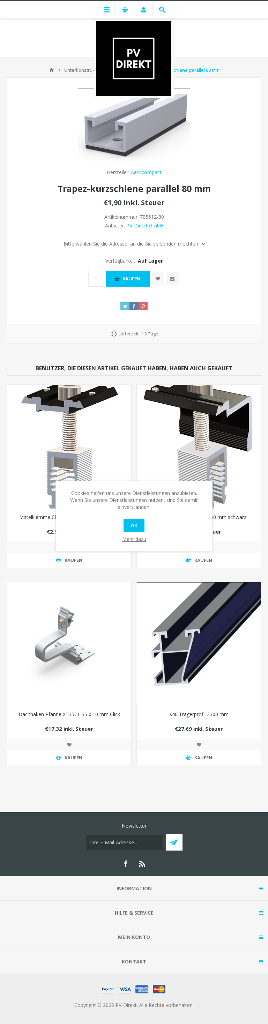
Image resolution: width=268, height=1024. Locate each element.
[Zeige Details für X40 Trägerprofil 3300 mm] (199, 644)
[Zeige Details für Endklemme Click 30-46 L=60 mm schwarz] (199, 447)
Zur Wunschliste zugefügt (157, 278)
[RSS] (142, 863)
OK (134, 526)
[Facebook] (125, 863)
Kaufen (131, 279)
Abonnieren (174, 842)
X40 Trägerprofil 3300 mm (199, 714)
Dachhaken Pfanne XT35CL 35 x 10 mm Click (69, 714)
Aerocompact (146, 172)
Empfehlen (172, 278)
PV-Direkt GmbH (144, 225)
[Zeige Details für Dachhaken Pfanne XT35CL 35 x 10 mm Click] (69, 644)
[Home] (51, 70)
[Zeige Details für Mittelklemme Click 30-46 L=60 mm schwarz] (69, 447)
